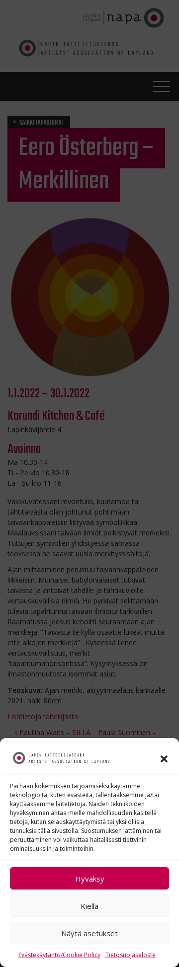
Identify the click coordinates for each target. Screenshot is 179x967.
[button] (164, 758)
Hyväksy (89, 879)
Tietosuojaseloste (130, 955)
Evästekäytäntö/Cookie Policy (59, 955)
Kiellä (89, 906)
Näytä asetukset (89, 933)
